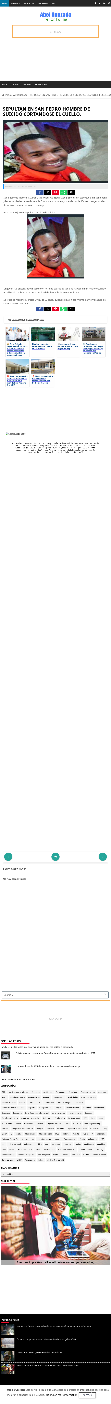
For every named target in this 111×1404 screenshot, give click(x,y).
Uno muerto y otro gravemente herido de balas (39, 1352)
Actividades (60, 1092)
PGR (102, 1139)
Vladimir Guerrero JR (55, 1160)
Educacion (17, 1113)
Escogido (88, 1113)
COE (38, 1102)
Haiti (68, 1123)
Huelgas (39, 1128)
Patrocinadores (70, 1139)
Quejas (78, 1144)
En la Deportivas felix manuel (37, 1113)
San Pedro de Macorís (67, 1149)
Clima (31, 1102)
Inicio (5, 84)
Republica (101, 1144)
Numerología (41, 84)
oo (33, 1139)
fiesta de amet (74, 1118)
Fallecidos (47, 1118)
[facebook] (95, 3)
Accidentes (48, 1092)
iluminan (50, 1128)
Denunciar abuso (12, 1383)
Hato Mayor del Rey (92, 1123)
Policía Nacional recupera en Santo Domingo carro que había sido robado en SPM (55, 1053)
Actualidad (73, 1092)
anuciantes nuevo (17, 1097)
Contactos (29, 3)
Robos (11, 1149)
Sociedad (75, 1154)
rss (53, 3)
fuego (101, 1118)
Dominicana (99, 1108)
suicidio (86, 1154)
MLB (57, 1134)
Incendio (60, 1128)
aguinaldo (102, 1092)
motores (66, 1134)
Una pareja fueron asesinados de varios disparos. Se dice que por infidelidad (54, 1326)
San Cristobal (49, 1149)
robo (4, 1149)
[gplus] (104, 3)
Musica (85, 1134)
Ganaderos (28, 1123)
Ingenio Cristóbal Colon (77, 1128)
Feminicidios (60, 1118)
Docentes (87, 1108)
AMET (4, 1097)
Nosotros (15, 3)
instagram (43, 3)
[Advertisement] (54, 969)
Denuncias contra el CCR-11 (13, 1108)
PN (3, 1144)
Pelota (82, 1139)
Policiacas (28, 1144)
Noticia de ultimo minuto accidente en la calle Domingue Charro (48, 1365)
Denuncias (79, 1102)
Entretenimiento (75, 1113)
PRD (47, 1144)
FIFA (85, 1118)
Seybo (55, 1154)
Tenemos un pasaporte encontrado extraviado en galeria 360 (46, 1339)
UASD (19, 1160)
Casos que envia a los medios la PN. (18, 1079)
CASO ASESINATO (88, 1097)
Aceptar (87, 1395)
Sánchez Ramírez (86, 1149)
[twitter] (99, 3)
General (40, 1123)
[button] (40, 192)
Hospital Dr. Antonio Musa (22, 1128)
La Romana (94, 1128)
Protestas (56, 1144)
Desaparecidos (45, 1108)
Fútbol (18, 1123)
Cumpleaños (49, 1102)
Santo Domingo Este (26, 1154)
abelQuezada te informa (18, 1092)
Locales (15, 84)
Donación (6, 1113)
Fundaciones (7, 1123)
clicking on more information (61, 1394)
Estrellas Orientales (10, 1118)
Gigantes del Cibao (54, 1123)
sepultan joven (44, 1154)
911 (3, 1092)
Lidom (4, 1134)
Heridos (5, 1128)
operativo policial (44, 1139)
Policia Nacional (14, 1144)
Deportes (27, 84)
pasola (57, 1139)
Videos (41, 1160)
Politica (39, 1144)
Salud (38, 1149)
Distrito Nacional (72, 1108)
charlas (22, 1102)
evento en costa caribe (30, 1118)
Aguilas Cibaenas (88, 1092)
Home (4, 3)
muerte (76, 1134)
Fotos (93, 1118)
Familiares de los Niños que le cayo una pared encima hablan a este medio (37, 1047)
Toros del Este (7, 1160)
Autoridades (58, 1097)
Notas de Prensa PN (10, 1139)
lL (11, 1134)
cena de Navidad (8, 1102)
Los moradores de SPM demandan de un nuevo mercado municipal (48, 1066)
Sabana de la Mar (25, 1149)
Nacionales (101, 1134)
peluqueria (92, 1139)
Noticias (25, 1139)
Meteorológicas (45, 1134)
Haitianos (77, 1123)
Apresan (46, 1097)
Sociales (65, 1154)
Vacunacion (30, 1160)
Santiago (100, 1149)
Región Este (89, 1144)
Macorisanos (30, 1134)
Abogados (36, 1092)
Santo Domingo (8, 1154)
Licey (105, 1128)
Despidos (58, 1108)
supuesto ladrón (99, 1154)
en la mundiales (58, 1113)
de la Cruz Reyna (64, 1102)
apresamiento (33, 1097)
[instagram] (109, 3)
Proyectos (67, 1144)
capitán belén (72, 1097)
